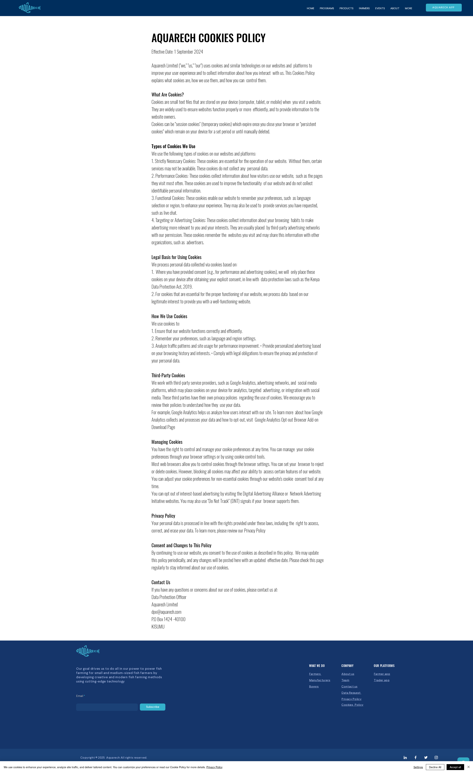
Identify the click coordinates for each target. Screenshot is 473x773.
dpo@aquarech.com (166, 611)
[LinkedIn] (405, 757)
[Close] (468, 767)
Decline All (435, 767)
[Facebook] (415, 757)
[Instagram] (436, 757)
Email (79, 696)
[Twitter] (426, 757)
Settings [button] (418, 767)
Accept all (455, 767)
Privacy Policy (214, 767)
